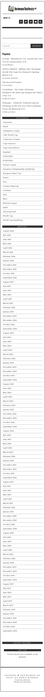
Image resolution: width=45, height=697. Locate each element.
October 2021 (9, 473)
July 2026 (7, 235)
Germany (7, 190)
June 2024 (7, 341)
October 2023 (9, 375)
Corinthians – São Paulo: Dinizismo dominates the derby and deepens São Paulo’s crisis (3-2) (22, 92)
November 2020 (10, 520)
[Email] (36, 22)
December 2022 (9, 413)
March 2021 (8, 503)
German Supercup (11, 186)
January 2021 (8, 511)
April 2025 (7, 298)
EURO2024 (8, 160)
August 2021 (8, 481)
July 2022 (7, 435)
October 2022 (9, 422)
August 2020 (8, 533)
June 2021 (7, 490)
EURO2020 (8, 156)
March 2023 (8, 401)
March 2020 (8, 554)
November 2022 (10, 418)
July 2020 (7, 537)
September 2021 (10, 477)
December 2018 (9, 618)
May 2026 (7, 243)
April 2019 (7, 601)
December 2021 (9, 464)
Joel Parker (8, 85)
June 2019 (7, 592)
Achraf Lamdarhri (11, 78)
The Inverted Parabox (12, 82)
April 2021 (7, 498)
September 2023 (10, 379)
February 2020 (9, 558)
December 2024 (9, 316)
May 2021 (7, 494)
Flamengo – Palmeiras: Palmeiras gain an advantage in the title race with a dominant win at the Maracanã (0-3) (21, 105)
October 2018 (9, 626)
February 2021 (9, 507)
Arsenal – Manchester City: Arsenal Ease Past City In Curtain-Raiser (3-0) (22, 60)
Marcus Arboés (9, 99)
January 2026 (8, 260)
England (6, 152)
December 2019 (9, 567)
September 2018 (10, 630)
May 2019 (7, 596)
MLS (5, 198)
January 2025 (8, 311)
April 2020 (7, 550)
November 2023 (10, 371)
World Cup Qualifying (13, 220)
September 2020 (10, 528)
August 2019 (8, 584)
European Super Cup (12, 173)
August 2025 (8, 281)
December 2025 (9, 264)
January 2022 (8, 460)
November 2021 (10, 469)
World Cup (8, 215)
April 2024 (7, 350)
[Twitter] (26, 22)
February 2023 (9, 405)
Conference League (11, 139)
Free (5, 181)
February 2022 (9, 456)
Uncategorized (9, 211)
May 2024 (7, 345)
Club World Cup (10, 135)
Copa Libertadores (11, 147)
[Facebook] (21, 22)
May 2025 (7, 294)
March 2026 (8, 252)
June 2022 (7, 439)
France (6, 177)
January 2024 (8, 362)
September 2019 (10, 579)
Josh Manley (8, 65)
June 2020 (7, 541)
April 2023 (7, 396)
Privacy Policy (22, 680)
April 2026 (7, 247)
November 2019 (10, 571)
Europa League (9, 164)
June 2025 (7, 290)
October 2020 (9, 524)
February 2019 (9, 609)
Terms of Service (22, 681)
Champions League (11, 130)
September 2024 (10, 328)
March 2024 (8, 354)
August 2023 (8, 384)
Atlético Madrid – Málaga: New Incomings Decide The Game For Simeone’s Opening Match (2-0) (21, 72)
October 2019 (9, 575)
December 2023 (9, 367)
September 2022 (10, 426)
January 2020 (8, 562)
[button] (6, 18)
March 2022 (8, 452)
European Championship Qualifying (19, 169)
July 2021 (7, 486)
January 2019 (8, 613)
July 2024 (7, 337)
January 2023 (8, 409)
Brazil (5, 126)
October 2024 (9, 324)
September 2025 (10, 277)
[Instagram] (31, 22)
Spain (5, 207)
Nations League (10, 203)
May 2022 (7, 443)
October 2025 (9, 273)
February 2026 (9, 256)
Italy (5, 194)
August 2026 (8, 230)
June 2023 (7, 388)
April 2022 (7, 447)
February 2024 (9, 358)
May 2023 (7, 392)
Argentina (7, 122)
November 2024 (10, 320)
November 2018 (10, 622)
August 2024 (8, 333)
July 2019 (7, 588)
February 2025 (9, 307)
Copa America (9, 143)
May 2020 (7, 545)
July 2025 (7, 286)
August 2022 (8, 430)
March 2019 (8, 605)
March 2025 (8, 303)
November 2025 (10, 269)
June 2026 (7, 239)
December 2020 (9, 515)
